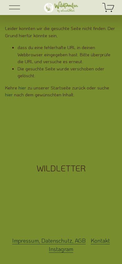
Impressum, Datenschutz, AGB (49, 240)
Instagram (61, 249)
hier (22, 87)
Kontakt (100, 240)
